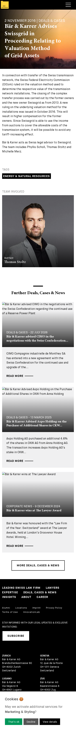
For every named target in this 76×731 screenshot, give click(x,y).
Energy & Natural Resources (26, 176)
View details (50, 721)
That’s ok (13, 721)
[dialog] (38, 711)
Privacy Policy (54, 608)
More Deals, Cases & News (38, 565)
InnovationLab (31, 612)
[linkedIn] (36, 636)
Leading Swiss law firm (21, 588)
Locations (21, 608)
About (26, 597)
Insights (9, 597)
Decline (31, 721)
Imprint (36, 608)
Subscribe (15, 636)
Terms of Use (10, 612)
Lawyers (52, 588)
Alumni (6, 608)
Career (42, 597)
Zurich (6, 655)
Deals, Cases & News (40, 592)
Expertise (10, 592)
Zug (42, 678)
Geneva (44, 655)
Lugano (7, 678)
